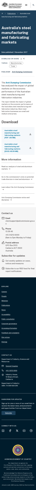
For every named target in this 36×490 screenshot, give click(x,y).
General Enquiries (12, 366)
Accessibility (6, 314)
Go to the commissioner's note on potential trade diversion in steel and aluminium (18, 178)
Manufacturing (16, 63)
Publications (6, 305)
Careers (4, 292)
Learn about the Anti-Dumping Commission (18, 187)
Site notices (6, 337)
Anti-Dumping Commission (22, 72)
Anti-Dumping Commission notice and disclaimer (16, 199)
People (4, 296)
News (4, 310)
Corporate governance (9, 323)
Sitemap (4, 342)
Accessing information (9, 328)
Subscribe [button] (8, 413)
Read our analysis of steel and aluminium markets (17, 168)
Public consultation (8, 319)
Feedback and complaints (10, 333)
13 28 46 (9, 231)
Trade (13, 66)
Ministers (5, 301)
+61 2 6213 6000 (12, 235)
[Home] (12, 3)
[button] (26, 5)
